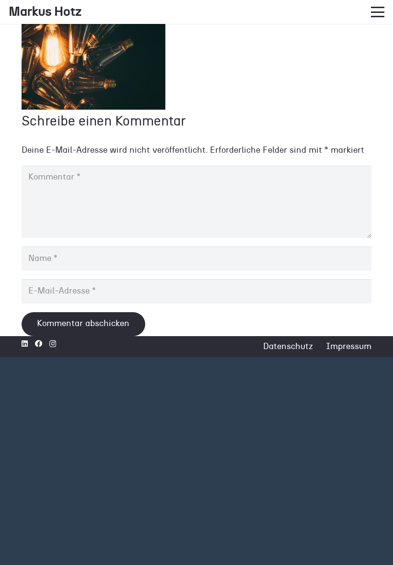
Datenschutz (288, 346)
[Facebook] (38, 343)
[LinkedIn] (25, 343)
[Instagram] (52, 344)
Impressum (348, 346)
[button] (378, 12)
